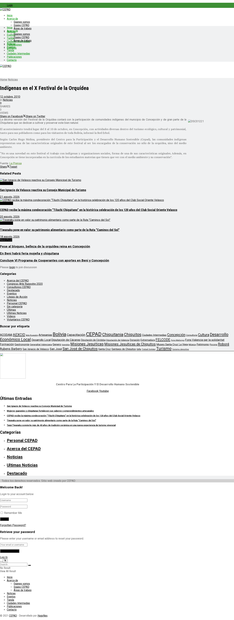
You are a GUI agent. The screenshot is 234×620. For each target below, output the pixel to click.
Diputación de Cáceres (65, 340)
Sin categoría (14, 306)
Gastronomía (22, 344)
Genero (57, 344)
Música (192, 344)
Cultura (203, 335)
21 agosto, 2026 (10, 196)
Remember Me (13, 513)
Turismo (163, 348)
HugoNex (42, 615)
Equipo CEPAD (21, 25)
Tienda (10, 38)
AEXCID (19, 335)
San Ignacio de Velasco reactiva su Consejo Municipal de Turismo (43, 190)
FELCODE (163, 340)
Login (10, 5)
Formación (7, 344)
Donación (135, 340)
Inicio (10, 15)
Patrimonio (202, 344)
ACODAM (6, 335)
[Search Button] (29, 565)
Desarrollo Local (41, 340)
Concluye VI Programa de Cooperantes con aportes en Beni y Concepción (54, 260)
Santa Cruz (104, 349)
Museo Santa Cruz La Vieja (172, 344)
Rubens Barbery (11, 349)
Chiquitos (132, 334)
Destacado (6, 183)
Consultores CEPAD (19, 287)
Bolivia (59, 334)
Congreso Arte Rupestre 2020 (25, 283)
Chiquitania (112, 334)
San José (56, 349)
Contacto (12, 60)
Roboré (223, 344)
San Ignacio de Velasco (36, 349)
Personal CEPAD (17, 303)
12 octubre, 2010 (10, 96)
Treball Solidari (149, 349)
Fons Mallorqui (177, 340)
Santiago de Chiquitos (124, 349)
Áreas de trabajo (23, 28)
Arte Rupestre (32, 335)
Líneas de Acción (17, 296)
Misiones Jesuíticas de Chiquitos (130, 344)
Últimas (11, 309)
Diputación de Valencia (117, 340)
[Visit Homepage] (5, 9)
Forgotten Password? (13, 525)
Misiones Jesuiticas (87, 344)
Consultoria (191, 335)
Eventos (11, 47)
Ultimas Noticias (17, 313)
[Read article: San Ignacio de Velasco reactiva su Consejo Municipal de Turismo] (117, 180)
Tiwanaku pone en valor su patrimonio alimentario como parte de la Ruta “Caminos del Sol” (60, 230)
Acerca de (12, 18)
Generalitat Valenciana (41, 344)
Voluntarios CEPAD (18, 319)
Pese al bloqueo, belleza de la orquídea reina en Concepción (45, 246)
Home (3, 79)
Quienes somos (22, 22)
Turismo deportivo (180, 349)
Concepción (176, 335)
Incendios (66, 345)
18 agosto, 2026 (10, 236)
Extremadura (148, 340)
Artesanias (45, 335)
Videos (11, 316)
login (12, 267)
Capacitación (76, 335)
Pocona (213, 344)
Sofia (139, 349)
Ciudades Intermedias (18, 53)
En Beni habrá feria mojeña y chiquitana (29, 253)
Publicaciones (14, 56)
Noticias (11, 43)
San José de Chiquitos (80, 349)
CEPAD (94, 334)
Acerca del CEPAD (18, 280)
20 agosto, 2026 (10, 216)
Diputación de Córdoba (93, 340)
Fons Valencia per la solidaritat (204, 340)
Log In (4, 557)
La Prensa (15, 163)
